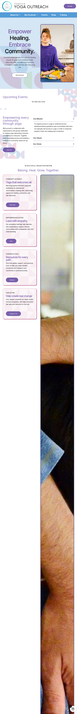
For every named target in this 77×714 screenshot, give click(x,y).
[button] (15, 15)
